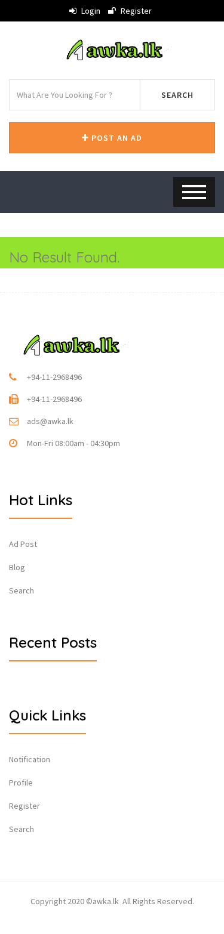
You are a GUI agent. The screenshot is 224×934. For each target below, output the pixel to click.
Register (135, 10)
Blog (17, 567)
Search (177, 94)
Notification (29, 759)
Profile (21, 782)
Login (89, 10)
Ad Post (23, 544)
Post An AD (115, 137)
